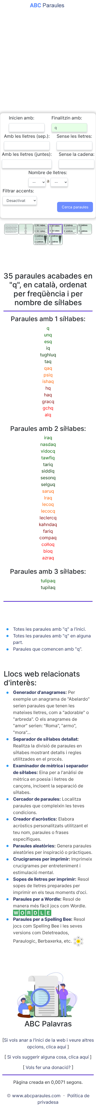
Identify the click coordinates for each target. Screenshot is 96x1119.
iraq (48, 437)
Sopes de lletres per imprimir (44, 879)
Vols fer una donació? (48, 1067)
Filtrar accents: (18, 191)
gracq (48, 401)
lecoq (48, 504)
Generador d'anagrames (39, 692)
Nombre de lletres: (47, 172)
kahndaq (48, 524)
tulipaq (48, 580)
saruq (48, 491)
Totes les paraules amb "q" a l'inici (49, 629)
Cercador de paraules (36, 799)
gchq (48, 408)
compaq (48, 537)
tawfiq (48, 458)
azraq (48, 558)
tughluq (48, 354)
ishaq (48, 381)
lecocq (48, 511)
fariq (48, 531)
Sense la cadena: (76, 154)
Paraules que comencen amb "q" (47, 649)
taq (48, 361)
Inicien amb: (21, 118)
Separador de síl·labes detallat (45, 739)
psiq (48, 375)
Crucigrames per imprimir (41, 859)
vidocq (48, 451)
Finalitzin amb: (66, 118)
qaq (48, 368)
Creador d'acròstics (34, 819)
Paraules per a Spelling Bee (42, 919)
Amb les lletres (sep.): (27, 136)
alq (48, 414)
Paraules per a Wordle (36, 899)
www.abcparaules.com (36, 1095)
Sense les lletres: (74, 136)
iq (48, 348)
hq (48, 388)
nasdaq (48, 444)
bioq (48, 551)
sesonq (48, 477)
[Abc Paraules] (48, 4)
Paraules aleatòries (33, 846)
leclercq (48, 517)
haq (48, 395)
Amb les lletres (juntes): (27, 154)
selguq (48, 484)
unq (48, 335)
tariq (48, 464)
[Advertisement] (48, 58)
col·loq (48, 544)
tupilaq (48, 587)
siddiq (48, 471)
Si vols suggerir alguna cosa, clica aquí (48, 1057)
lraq (48, 498)
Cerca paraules (75, 207)
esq (48, 341)
